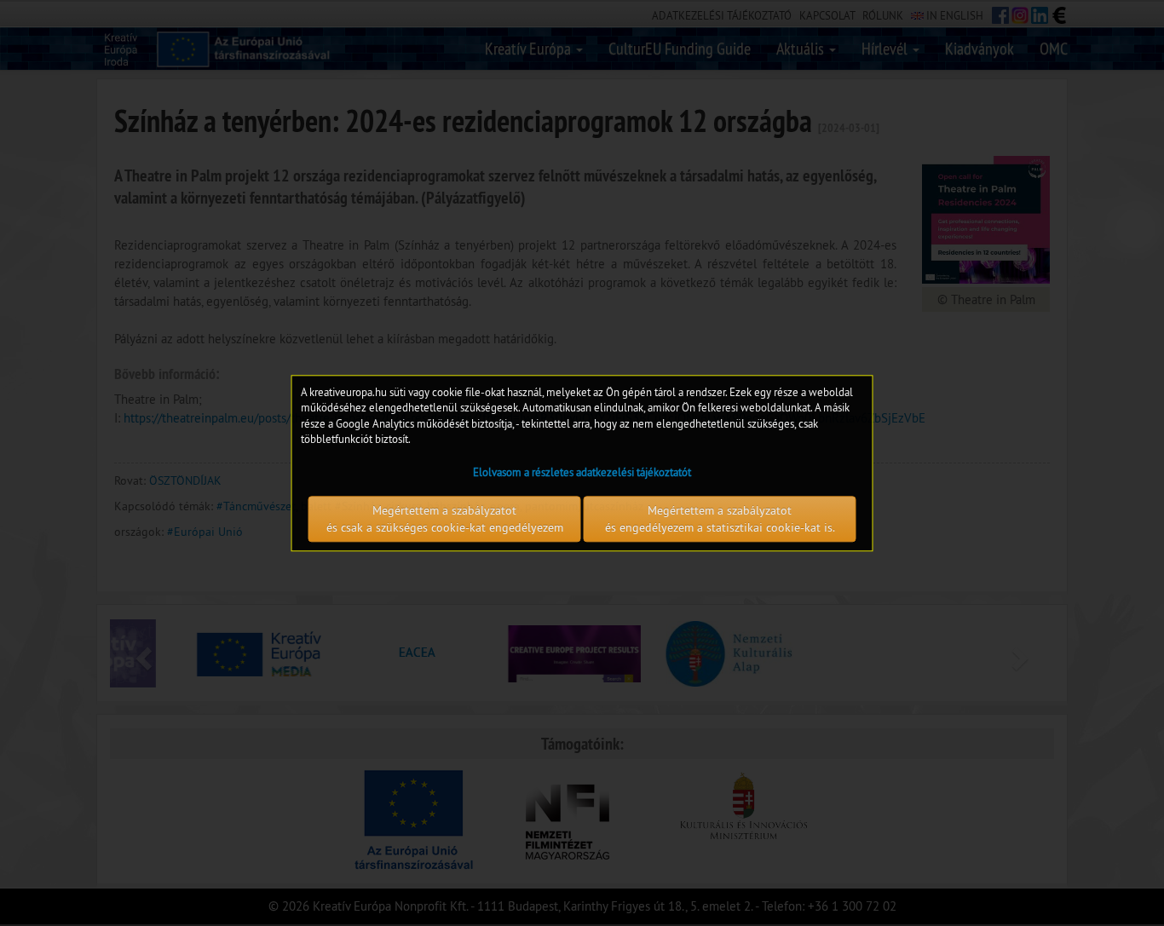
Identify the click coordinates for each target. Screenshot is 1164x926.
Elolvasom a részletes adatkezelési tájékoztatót (582, 472)
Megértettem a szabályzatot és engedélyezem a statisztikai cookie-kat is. (720, 519)
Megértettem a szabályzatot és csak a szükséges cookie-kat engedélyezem (444, 519)
